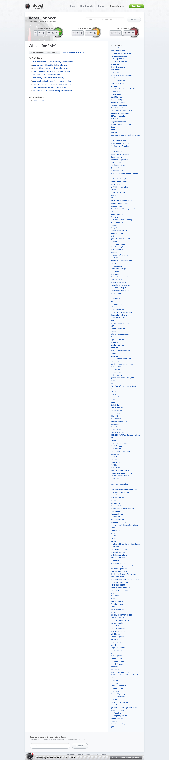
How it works (86, 6)
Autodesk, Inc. (116, 91)
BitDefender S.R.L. (117, 170)
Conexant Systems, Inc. (119, 694)
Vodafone (114, 217)
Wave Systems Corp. (118, 724)
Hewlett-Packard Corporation (121, 260)
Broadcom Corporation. (119, 160)
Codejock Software (117, 506)
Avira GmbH (115, 271)
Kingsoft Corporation (118, 121)
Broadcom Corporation (119, 484)
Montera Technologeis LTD (120, 588)
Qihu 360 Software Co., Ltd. (120, 239)
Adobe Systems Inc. (118, 696)
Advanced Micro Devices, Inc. (121, 124)
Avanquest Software (118, 206)
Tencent (113, 195)
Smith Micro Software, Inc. (120, 492)
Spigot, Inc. (115, 680)
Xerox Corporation (117, 661)
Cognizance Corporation (120, 590)
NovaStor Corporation (119, 710)
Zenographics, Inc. (117, 718)
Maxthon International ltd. (120, 350)
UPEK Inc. (114, 320)
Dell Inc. (113, 337)
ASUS (113, 533)
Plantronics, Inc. (116, 642)
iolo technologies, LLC (119, 623)
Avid (112, 236)
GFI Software (115, 299)
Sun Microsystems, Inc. (119, 61)
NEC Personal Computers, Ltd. (122, 200)
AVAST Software (116, 119)
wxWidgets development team (122, 364)
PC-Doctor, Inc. (116, 372)
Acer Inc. (114, 440)
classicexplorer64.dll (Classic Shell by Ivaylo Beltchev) (52, 71)
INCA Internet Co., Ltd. (119, 571)
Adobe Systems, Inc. (118, 80)
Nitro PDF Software (118, 558)
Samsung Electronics (118, 686)
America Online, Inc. (118, 329)
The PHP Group (116, 446)
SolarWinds (115, 547)
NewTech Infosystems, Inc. (120, 421)
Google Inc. (115, 228)
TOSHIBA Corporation (119, 105)
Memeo (113, 541)
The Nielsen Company (119, 549)
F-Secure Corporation (118, 140)
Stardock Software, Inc (119, 705)
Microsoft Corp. (116, 397)
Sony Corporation (117, 59)
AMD (112, 653)
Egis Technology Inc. (118, 318)
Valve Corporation (117, 604)
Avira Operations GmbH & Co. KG (123, 89)
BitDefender (115, 70)
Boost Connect (117, 6)
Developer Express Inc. (119, 568)
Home (73, 6)
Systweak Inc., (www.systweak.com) (124, 707)
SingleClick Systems (118, 647)
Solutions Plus (116, 448)
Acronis (113, 391)
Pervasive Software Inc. (119, 255)
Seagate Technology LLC (120, 609)
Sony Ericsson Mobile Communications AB (126, 579)
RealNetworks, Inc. (117, 94)
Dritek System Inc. (117, 233)
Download (136, 6)
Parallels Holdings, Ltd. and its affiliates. (125, 544)
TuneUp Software (117, 214)
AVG (112, 389)
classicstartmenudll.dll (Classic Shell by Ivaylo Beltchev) (53, 84)
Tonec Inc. (114, 666)
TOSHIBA (114, 465)
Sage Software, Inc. (117, 339)
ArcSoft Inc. (115, 424)
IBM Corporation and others (121, 451)
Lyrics (113, 726)
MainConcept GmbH (118, 522)
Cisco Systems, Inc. (117, 432)
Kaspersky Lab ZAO (118, 192)
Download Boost (44, 52)
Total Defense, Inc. (117, 408)
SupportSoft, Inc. (117, 650)
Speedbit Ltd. (115, 517)
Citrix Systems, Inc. (117, 309)
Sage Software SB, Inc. (119, 601)
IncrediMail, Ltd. (116, 304)
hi (111, 487)
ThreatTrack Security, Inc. (120, 582)
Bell (112, 296)
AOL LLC (114, 481)
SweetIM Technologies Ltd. (120, 470)
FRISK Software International (121, 536)
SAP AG (113, 645)
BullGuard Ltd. (116, 367)
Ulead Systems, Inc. (118, 519)
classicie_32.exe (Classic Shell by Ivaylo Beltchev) (50, 65)
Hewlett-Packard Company (120, 113)
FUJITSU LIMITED (117, 279)
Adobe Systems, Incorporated (122, 359)
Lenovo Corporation (118, 637)
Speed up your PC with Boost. (73, 52)
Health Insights (116, 157)
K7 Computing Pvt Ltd (119, 716)
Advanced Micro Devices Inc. (121, 53)
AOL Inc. (114, 383)
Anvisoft (114, 457)
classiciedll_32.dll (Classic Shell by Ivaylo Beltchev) (51, 68)
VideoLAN (114, 528)
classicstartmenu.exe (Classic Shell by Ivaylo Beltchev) (52, 90)
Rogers (113, 263)
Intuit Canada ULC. (117, 249)
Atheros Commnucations (120, 334)
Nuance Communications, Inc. (122, 203)
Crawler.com (115, 462)
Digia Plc (114, 593)
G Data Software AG (118, 563)
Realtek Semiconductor (119, 555)
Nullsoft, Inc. (115, 405)
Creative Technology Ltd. (120, 315)
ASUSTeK (114, 699)
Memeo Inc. (115, 639)
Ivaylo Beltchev (38, 100)
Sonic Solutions (116, 266)
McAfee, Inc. (115, 64)
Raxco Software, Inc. (118, 552)
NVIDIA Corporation (118, 50)
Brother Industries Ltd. (119, 282)
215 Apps (114, 459)
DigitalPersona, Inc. (118, 247)
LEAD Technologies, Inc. (119, 179)
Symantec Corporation (119, 56)
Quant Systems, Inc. (118, 168)
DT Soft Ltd (115, 596)
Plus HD (113, 394)
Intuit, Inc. (114, 348)
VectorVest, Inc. (116, 721)
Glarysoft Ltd (115, 427)
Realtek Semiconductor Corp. (121, 473)
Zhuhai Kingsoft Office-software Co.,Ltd (125, 525)
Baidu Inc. (114, 241)
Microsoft (114, 252)
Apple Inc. (114, 86)
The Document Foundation (121, 146)
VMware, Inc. (115, 353)
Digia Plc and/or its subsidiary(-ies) (123, 386)
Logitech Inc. (115, 149)
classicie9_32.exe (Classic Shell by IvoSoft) (48, 74)
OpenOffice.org (116, 184)
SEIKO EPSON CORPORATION (121, 110)
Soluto (113, 380)
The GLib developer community (122, 566)
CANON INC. (115, 72)
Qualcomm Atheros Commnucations (124, 489)
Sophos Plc (115, 500)
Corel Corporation (117, 83)
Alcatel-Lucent (116, 478)
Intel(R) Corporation (118, 244)
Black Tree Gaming (117, 577)
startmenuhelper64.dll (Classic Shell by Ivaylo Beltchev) (53, 62)
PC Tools (114, 225)
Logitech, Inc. (115, 369)
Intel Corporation (117, 78)
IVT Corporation (116, 658)
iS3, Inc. (113, 538)
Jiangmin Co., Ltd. (117, 530)
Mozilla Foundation (118, 165)
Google (113, 402)
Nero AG (114, 132)
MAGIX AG (114, 612)
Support (102, 6)
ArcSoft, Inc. (115, 454)
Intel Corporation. (117, 688)
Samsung (114, 607)
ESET (112, 326)
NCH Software (116, 419)
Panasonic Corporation (119, 443)
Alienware (114, 356)
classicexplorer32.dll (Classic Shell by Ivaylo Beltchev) (52, 81)
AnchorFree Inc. (116, 560)
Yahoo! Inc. (115, 331)
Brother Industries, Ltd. (119, 230)
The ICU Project (116, 410)
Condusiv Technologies (119, 628)
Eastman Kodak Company (120, 323)
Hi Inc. (113, 598)
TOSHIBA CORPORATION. (120, 476)
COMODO (114, 416)
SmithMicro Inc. (116, 375)
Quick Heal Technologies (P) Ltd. (122, 378)
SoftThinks (114, 683)
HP (112, 301)
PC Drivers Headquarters (120, 620)
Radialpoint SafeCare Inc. (120, 702)
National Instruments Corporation (123, 277)
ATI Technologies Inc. (118, 116)
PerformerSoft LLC (117, 498)
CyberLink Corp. (116, 151)
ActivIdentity (115, 634)
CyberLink (114, 258)
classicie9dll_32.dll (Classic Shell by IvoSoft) (48, 78)
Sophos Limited (116, 293)
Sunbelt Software (117, 664)
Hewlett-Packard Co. (118, 102)
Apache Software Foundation (121, 154)
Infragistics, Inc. (116, 691)
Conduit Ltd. (115, 361)
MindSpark (115, 274)
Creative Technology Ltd (119, 269)
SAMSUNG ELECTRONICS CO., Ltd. (123, 312)
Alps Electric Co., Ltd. (118, 631)
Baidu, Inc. (114, 399)
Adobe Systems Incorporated (121, 75)
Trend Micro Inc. (116, 97)
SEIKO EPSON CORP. (118, 585)
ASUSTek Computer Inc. (119, 187)
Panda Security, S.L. (118, 100)
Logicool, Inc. (115, 669)
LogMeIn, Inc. (116, 713)
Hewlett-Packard (117, 108)
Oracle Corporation (118, 67)
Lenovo (113, 190)
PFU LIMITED (115, 468)
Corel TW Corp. (116, 162)
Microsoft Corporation (119, 48)
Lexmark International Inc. (120, 495)
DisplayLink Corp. (117, 514)
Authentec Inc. (116, 429)
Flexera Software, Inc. (118, 626)
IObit (112, 198)
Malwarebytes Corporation (120, 672)
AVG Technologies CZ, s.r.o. (120, 143)
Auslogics (114, 342)
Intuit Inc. (114, 130)
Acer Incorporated (117, 345)
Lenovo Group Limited (119, 181)
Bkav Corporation (117, 656)
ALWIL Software (116, 307)
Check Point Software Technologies (123, 574)
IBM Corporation (117, 413)
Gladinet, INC (115, 503)
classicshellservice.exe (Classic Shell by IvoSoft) (50, 87)
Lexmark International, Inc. (120, 285)
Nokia (113, 127)
